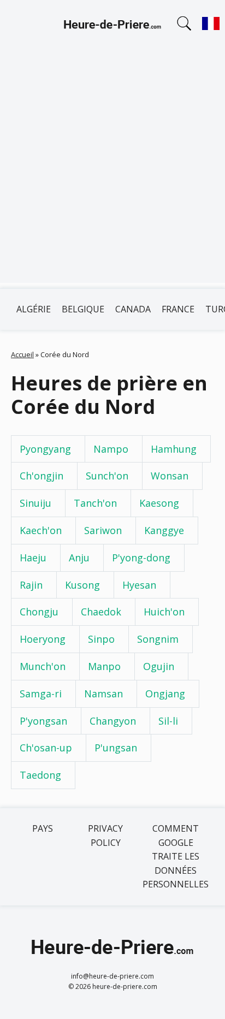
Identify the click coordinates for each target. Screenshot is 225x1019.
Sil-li (168, 720)
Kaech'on (41, 530)
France (178, 309)
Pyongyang (45, 448)
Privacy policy (105, 835)
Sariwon (103, 530)
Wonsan (169, 475)
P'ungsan (115, 747)
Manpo (104, 666)
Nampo (110, 448)
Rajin (31, 584)
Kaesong (159, 502)
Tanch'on (95, 502)
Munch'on (43, 666)
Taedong (40, 774)
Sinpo (101, 638)
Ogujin (158, 666)
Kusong (82, 584)
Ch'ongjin (41, 475)
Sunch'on (107, 475)
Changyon (113, 720)
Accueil (22, 354)
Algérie (33, 309)
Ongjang (165, 693)
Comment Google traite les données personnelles (176, 856)
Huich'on (164, 611)
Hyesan (139, 584)
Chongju (39, 611)
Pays (42, 828)
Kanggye (164, 530)
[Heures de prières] (112, 26)
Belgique (83, 309)
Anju (79, 557)
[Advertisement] (112, 170)
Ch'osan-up (46, 747)
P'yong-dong (141, 557)
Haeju (33, 557)
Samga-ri (41, 693)
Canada (133, 309)
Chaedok (101, 611)
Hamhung (174, 448)
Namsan (103, 693)
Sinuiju (35, 502)
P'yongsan (43, 720)
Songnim (158, 638)
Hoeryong (43, 638)
